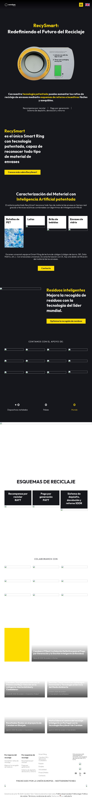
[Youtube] (84, 773)
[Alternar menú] (81, 5)
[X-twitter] (80, 775)
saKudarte (68, 796)
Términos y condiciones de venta (39, 796)
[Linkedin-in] (80, 773)
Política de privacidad (64, 794)
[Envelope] (76, 773)
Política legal (76, 794)
